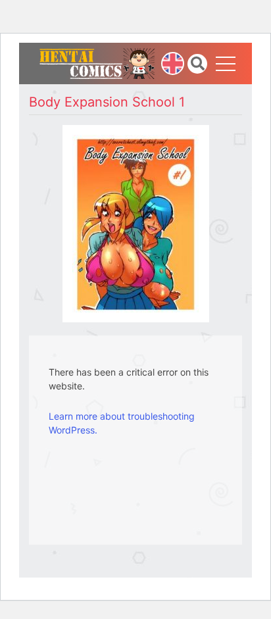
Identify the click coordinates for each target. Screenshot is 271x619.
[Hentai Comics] (97, 62)
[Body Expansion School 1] (135, 222)
